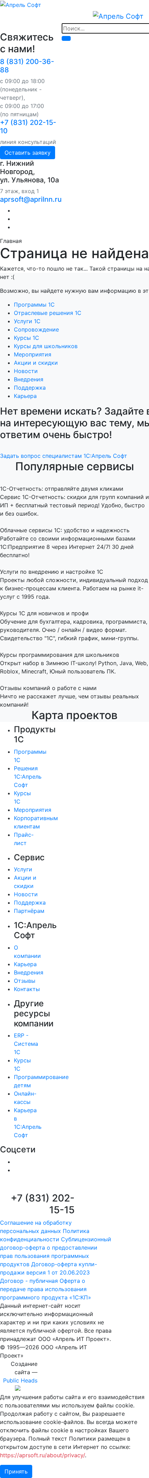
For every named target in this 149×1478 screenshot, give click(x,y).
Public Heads (20, 1380)
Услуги (23, 869)
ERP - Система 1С (26, 1043)
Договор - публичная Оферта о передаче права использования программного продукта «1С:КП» (45, 1289)
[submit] (66, 38)
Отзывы (24, 980)
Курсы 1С (26, 337)
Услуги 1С (27, 321)
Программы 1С (34, 304)
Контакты (27, 989)
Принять (16, 1471)
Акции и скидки (36, 362)
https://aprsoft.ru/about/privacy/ (42, 1455)
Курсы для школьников (46, 346)
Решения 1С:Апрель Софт (28, 776)
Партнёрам (29, 910)
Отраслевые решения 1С (47, 312)
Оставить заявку (28, 152)
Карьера (25, 395)
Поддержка (30, 387)
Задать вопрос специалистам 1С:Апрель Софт (63, 455)
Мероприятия (32, 354)
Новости (26, 371)
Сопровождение (36, 329)
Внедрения (28, 379)
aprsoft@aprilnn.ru (31, 199)
